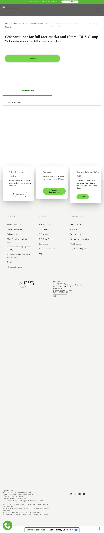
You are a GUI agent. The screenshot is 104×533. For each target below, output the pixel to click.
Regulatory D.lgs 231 (78, 249)
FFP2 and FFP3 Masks (15, 225)
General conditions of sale (80, 239)
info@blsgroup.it (58, 288)
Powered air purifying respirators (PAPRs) (19, 248)
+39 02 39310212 (60, 287)
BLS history (43, 229)
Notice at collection (36, 529)
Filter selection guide (14, 267)
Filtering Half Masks (14, 229)
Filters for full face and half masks (17, 240)
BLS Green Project (46, 239)
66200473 (70, 287)
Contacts (73, 229)
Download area (76, 225)
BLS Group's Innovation (48, 249)
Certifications (75, 244)
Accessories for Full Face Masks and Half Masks (18, 255)
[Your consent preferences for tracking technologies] (99, 528)
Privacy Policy (57, 290)
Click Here (70, 2)
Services (10, 262)
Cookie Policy (67, 290)
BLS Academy (44, 234)
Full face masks (12, 234)
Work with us (75, 234)
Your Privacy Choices (60, 529)
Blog (40, 254)
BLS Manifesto (44, 225)
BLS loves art (44, 244)
